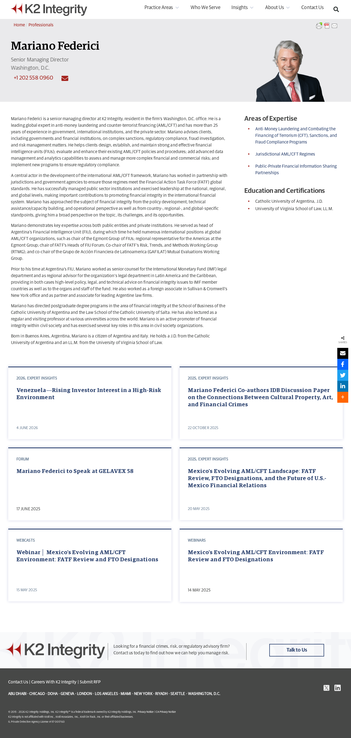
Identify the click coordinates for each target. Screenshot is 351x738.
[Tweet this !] (342, 375)
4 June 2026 (27, 428)
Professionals (41, 25)
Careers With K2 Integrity (54, 682)
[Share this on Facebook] (342, 364)
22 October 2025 (203, 428)
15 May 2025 (26, 590)
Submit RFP (90, 682)
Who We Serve (206, 7)
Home (19, 25)
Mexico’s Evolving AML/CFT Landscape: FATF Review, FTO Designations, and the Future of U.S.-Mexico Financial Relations (257, 478)
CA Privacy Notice (166, 712)
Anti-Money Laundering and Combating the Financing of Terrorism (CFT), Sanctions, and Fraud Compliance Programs (296, 135)
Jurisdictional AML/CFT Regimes (285, 154)
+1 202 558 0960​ (33, 78)
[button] (336, 9)
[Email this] (342, 353)
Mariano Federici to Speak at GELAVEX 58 (75, 471)
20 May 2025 (199, 509)
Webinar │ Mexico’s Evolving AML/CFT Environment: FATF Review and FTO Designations (87, 556)
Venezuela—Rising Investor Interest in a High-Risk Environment (88, 394)
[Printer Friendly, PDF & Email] (327, 28)
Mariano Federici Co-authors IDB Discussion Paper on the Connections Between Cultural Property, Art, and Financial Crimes (260, 397)
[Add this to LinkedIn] (342, 386)
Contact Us (312, 7)
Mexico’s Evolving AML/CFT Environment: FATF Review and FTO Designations (256, 556)
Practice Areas (159, 7)
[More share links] (342, 397)
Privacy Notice (146, 712)
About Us (274, 7)
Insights (239, 7)
